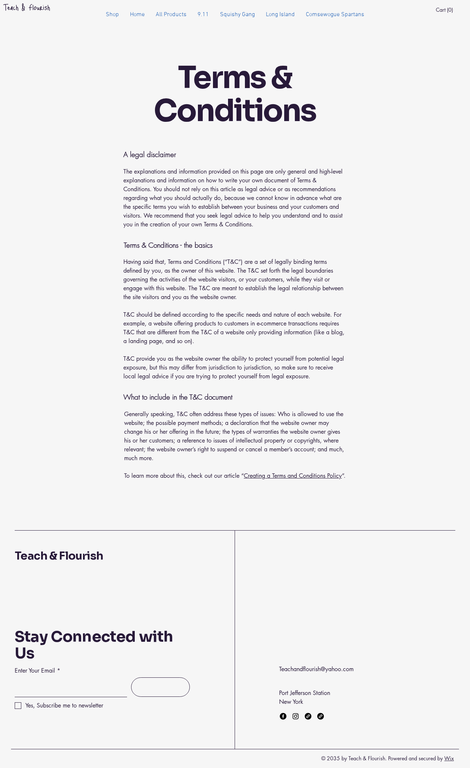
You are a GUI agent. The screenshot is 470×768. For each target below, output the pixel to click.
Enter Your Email (35, 671)
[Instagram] (296, 716)
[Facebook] (283, 716)
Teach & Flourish (59, 556)
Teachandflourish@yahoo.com (316, 669)
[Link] (308, 716)
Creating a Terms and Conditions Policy (293, 476)
